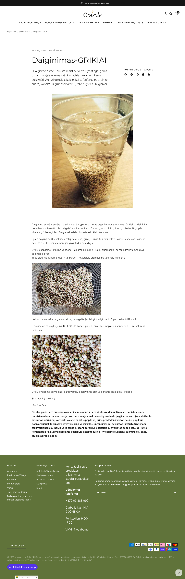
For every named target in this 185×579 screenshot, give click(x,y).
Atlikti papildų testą (130, 22)
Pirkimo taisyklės (44, 475)
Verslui (10, 487)
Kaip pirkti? (41, 483)
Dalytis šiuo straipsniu (138, 70)
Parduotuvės (155, 22)
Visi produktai (88, 22)
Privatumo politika (45, 479)
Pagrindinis (11, 32)
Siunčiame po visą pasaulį (95, 3)
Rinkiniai (108, 22)
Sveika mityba (24, 32)
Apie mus (12, 471)
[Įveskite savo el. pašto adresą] (175, 492)
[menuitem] (30, 22)
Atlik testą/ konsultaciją (47, 471)
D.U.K (39, 487)
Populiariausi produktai (60, 22)
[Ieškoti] (171, 13)
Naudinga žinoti (45, 466)
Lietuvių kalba (24, 577)
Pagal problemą (29, 22)
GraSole (11, 466)
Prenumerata (13, 483)
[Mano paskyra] (165, 13)
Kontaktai (11, 479)
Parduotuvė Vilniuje (16, 475)
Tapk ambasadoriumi (17, 492)
